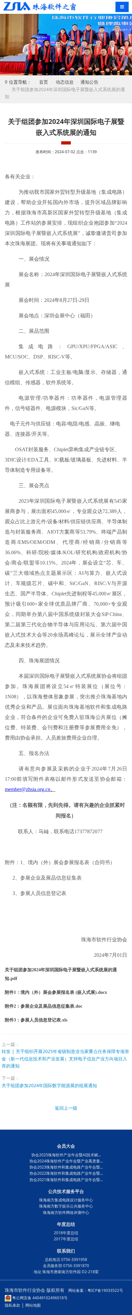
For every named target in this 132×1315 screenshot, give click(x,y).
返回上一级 (66, 1108)
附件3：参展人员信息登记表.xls (36, 1020)
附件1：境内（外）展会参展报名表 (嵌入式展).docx (56, 992)
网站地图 (33, 1305)
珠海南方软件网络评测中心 (66, 1212)
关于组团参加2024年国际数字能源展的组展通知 (49, 1085)
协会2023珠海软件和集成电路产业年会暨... (66, 1167)
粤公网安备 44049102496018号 (39, 1298)
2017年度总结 (66, 1239)
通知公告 (89, 82)
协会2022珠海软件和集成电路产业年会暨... (66, 1173)
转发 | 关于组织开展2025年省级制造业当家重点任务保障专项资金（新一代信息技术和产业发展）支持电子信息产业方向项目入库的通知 (65, 1058)
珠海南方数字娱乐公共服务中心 (66, 1206)
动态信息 (65, 82)
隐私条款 (12, 1305)
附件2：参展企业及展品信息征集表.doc (43, 1006)
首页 (43, 82)
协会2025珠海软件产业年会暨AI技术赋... (66, 1155)
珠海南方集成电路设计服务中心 (66, 1200)
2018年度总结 (66, 1233)
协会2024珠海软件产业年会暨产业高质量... (66, 1161)
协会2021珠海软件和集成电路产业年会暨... (66, 1179)
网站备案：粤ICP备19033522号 (95, 1290)
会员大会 (66, 1146)
